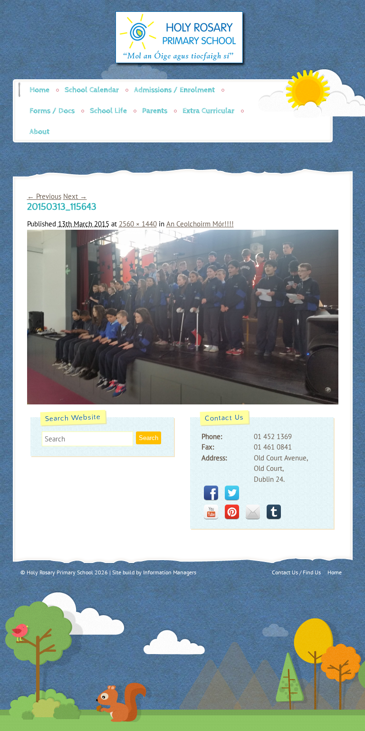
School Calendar (92, 89)
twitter (232, 493)
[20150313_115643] (182, 401)
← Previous (44, 196)
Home (39, 89)
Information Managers (169, 572)
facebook (211, 493)
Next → (75, 196)
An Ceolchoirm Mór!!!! (200, 223)
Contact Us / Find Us (296, 572)
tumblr (274, 512)
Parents (154, 110)
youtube (211, 512)
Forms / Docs (52, 110)
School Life (108, 110)
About (39, 131)
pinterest (232, 512)
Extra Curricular (208, 110)
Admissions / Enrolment (174, 89)
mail (253, 512)
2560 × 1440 (138, 223)
